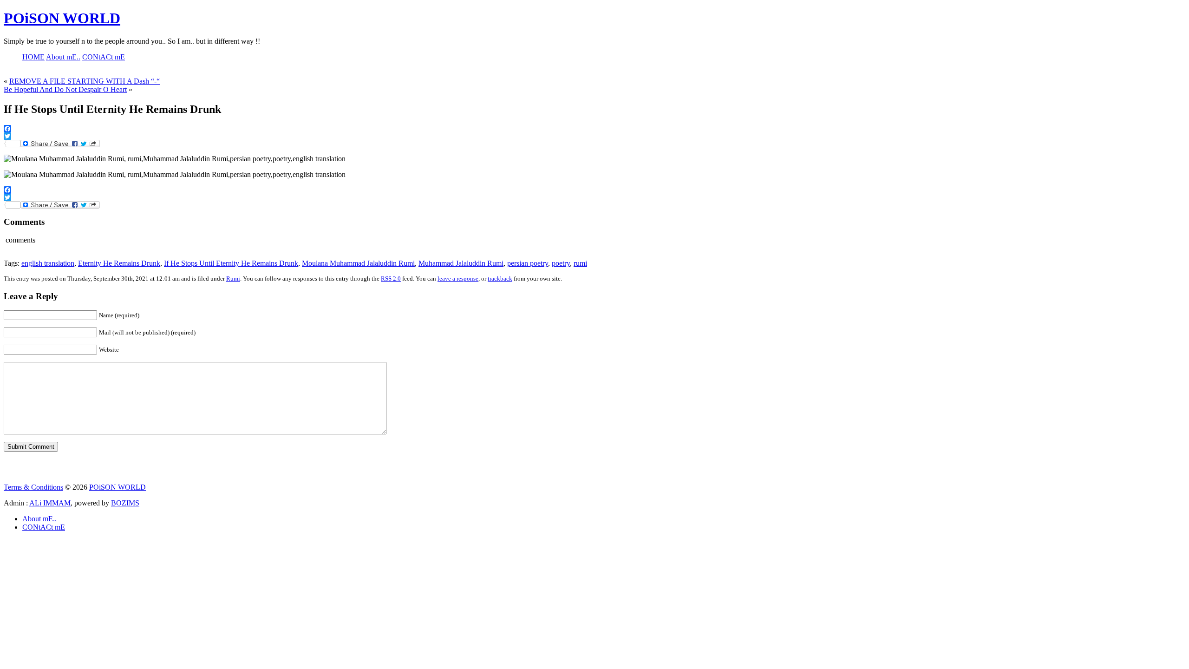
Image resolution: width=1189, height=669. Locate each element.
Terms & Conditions (33, 487)
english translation (47, 263)
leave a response (458, 278)
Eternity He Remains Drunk (119, 263)
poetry (561, 263)
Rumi (233, 278)
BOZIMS (125, 503)
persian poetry (527, 263)
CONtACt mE (43, 527)
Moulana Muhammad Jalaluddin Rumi (358, 263)
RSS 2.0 (391, 278)
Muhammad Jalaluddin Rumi (460, 263)
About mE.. (39, 519)
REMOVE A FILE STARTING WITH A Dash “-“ (84, 81)
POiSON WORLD (62, 18)
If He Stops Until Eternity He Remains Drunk (231, 263)
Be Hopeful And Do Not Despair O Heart (65, 89)
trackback (500, 278)
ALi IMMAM (50, 503)
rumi (580, 263)
